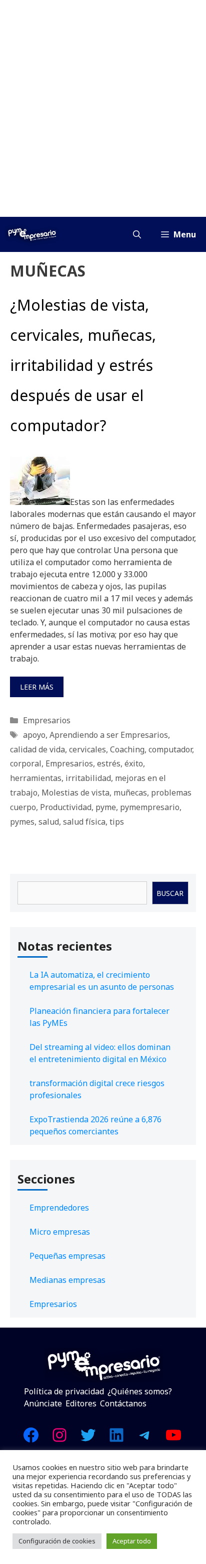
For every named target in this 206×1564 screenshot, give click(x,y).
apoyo (34, 734)
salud (48, 821)
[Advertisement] (103, 108)
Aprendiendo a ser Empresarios (109, 734)
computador (170, 749)
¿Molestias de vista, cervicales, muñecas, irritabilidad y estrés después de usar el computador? (83, 365)
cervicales (87, 749)
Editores (81, 1403)
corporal (26, 763)
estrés (108, 763)
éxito (133, 763)
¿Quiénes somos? (140, 1391)
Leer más (37, 687)
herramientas (36, 778)
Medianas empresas (68, 1279)
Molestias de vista (76, 792)
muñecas (130, 792)
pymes (22, 821)
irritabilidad (88, 778)
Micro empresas (60, 1231)
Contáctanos (123, 1403)
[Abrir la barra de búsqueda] (137, 234)
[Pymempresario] (32, 234)
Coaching (127, 749)
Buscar (170, 893)
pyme (106, 807)
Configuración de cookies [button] (57, 1540)
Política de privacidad (64, 1391)
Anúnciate (43, 1403)
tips (117, 821)
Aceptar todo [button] (131, 1540)
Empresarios (46, 720)
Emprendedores (59, 1207)
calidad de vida (37, 749)
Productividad (66, 807)
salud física (84, 821)
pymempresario (150, 807)
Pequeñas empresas (68, 1255)
